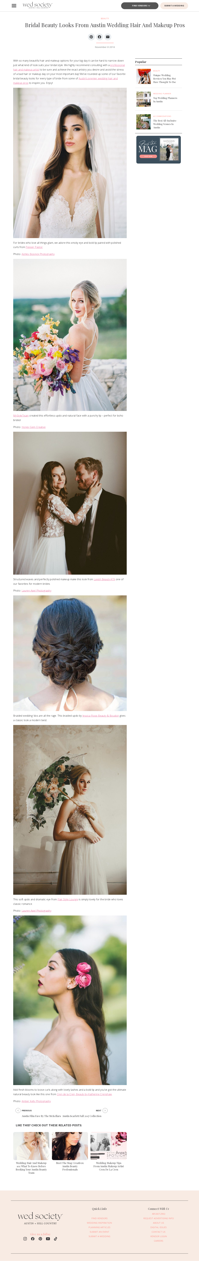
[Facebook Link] (33, 1239)
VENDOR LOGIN (158, 1236)
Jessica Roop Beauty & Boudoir (100, 715)
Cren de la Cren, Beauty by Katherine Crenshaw (84, 1094)
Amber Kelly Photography (36, 1101)
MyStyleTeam (21, 415)
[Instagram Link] (25, 1239)
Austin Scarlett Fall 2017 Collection (81, 1116)
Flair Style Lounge (68, 899)
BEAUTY (105, 18)
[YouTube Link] (48, 1239)
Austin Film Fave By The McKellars (41, 1116)
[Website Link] (40, 1226)
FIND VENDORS (99, 1218)
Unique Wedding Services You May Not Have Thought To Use (164, 79)
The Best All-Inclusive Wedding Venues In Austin (164, 124)
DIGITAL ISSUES (158, 1227)
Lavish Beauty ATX (104, 579)
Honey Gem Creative (34, 427)
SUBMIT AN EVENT (99, 1231)
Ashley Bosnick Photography (38, 254)
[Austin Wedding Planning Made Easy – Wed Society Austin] (37, 6)
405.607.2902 (158, 1213)
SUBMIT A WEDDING (174, 5)
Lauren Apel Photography (36, 590)
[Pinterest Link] (40, 1239)
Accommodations (162, 116)
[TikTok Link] (55, 1239)
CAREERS (158, 1240)
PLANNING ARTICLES (99, 1227)
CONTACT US (158, 1231)
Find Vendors (139, 5)
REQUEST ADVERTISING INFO (158, 1218)
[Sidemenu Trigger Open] (14, 6)
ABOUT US (158, 1222)
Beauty (156, 71)
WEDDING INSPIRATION (99, 1222)
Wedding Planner (162, 94)
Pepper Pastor (34, 247)
